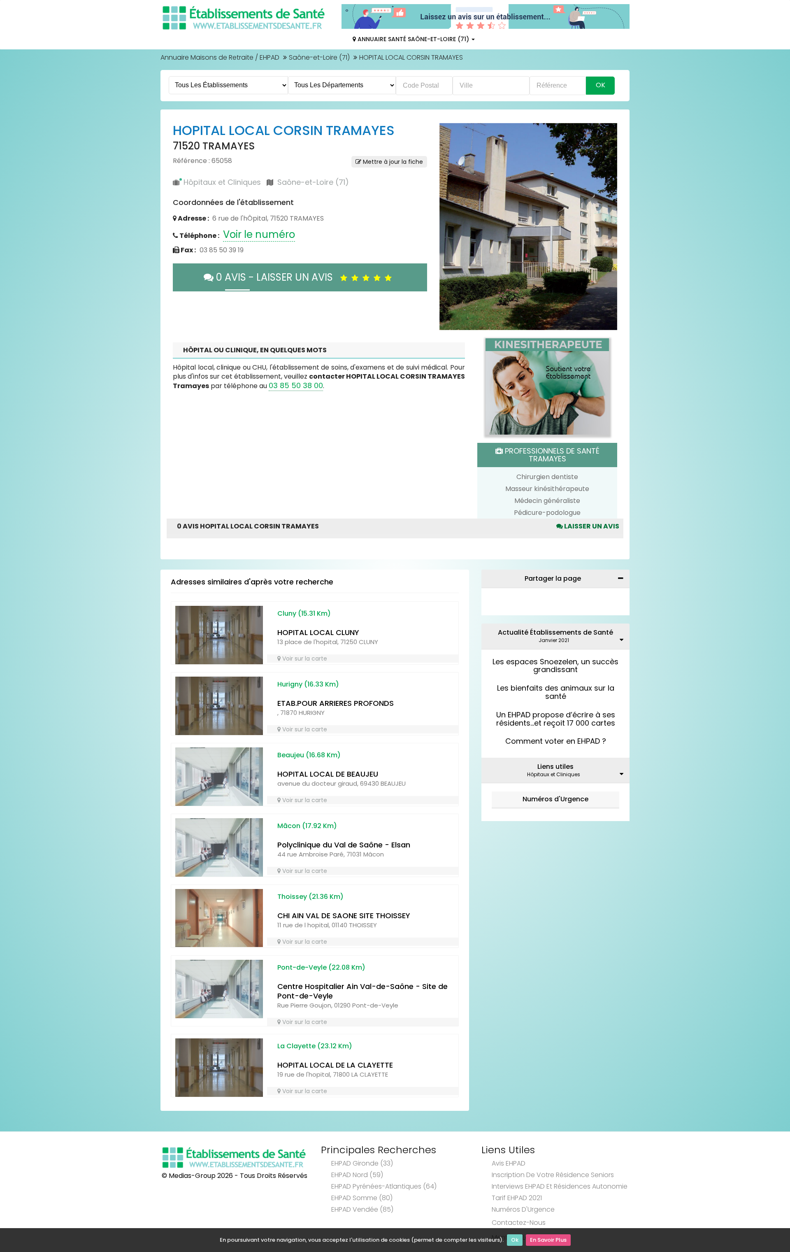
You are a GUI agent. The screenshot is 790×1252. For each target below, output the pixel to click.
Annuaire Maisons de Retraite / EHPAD (219, 57)
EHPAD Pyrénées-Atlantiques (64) (384, 1149)
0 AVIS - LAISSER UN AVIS (277, 277)
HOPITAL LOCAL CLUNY (318, 595)
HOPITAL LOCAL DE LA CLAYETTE (335, 1027)
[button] (449, 201)
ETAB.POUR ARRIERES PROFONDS (335, 666)
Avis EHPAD (508, 1126)
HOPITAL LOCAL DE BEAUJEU (327, 736)
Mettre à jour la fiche (392, 162)
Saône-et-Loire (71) (319, 57)
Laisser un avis (591, 488)
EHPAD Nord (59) (357, 1137)
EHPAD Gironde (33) (362, 1126)
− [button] (450, 146)
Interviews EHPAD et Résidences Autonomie (559, 1149)
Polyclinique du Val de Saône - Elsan (343, 807)
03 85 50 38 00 (296, 348)
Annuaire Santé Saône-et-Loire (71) (413, 39)
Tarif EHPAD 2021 (517, 1160)
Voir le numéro (259, 234)
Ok (514, 1240)
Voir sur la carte (304, 621)
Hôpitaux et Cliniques (222, 182)
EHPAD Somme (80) (362, 1160)
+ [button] (450, 134)
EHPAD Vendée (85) (362, 1172)
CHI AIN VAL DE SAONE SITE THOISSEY (343, 878)
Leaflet (493, 275)
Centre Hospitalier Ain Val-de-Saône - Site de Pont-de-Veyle (362, 953)
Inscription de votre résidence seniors (553, 1137)
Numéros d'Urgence (555, 761)
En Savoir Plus (548, 1240)
